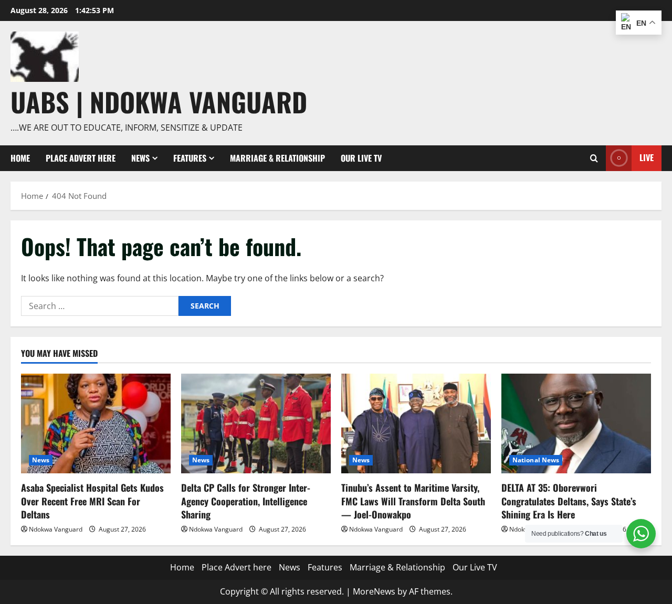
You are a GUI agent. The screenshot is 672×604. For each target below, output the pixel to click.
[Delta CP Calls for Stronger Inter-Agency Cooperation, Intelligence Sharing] (256, 423)
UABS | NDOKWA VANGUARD (158, 101)
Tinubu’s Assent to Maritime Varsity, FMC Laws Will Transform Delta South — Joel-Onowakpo (413, 501)
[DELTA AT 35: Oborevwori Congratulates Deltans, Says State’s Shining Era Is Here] (576, 423)
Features (189, 158)
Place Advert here (81, 158)
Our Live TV (361, 158)
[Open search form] (594, 158)
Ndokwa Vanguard (55, 529)
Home (20, 158)
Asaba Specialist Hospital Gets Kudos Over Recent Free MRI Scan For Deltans (92, 501)
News (140, 158)
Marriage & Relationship (277, 158)
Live (646, 157)
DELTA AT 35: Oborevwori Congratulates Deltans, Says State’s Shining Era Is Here (568, 501)
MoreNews (374, 591)
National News (535, 459)
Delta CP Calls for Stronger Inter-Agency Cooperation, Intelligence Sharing (245, 501)
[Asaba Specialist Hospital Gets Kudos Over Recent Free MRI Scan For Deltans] (96, 423)
